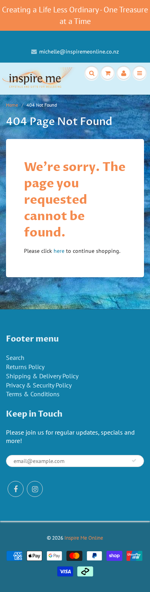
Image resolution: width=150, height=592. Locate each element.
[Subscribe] (134, 460)
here (59, 250)
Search (15, 358)
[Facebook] (16, 489)
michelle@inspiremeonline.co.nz (79, 51)
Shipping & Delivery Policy (42, 376)
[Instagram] (35, 489)
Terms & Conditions (33, 394)
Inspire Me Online (83, 537)
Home (12, 105)
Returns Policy (25, 367)
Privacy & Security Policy (39, 385)
